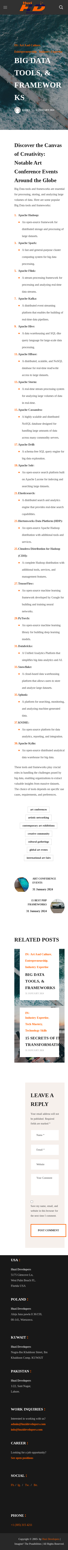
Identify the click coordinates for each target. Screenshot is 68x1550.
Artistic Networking (38, 817)
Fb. (13, 1485)
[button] (61, 7)
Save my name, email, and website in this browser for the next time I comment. (44, 1211)
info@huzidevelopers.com (26, 1429)
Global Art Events (39, 849)
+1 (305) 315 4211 (21, 1524)
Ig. (19, 1485)
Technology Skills (36, 1030)
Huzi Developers (50, 1539)
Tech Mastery (33, 1024)
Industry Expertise (50, 51)
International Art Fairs (39, 857)
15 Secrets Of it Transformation (44, 1041)
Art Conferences (38, 809)
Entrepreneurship (25, 51)
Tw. (27, 1485)
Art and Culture (29, 45)
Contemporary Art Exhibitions (38, 825)
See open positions (22, 1457)
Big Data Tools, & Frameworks (40, 981)
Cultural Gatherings (38, 841)
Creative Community (39, 833)
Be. (36, 1485)
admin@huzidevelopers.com (28, 1424)
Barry (26, 110)
